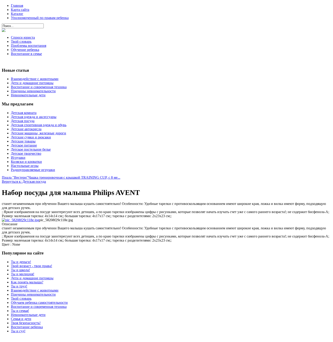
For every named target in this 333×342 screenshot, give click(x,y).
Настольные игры (25, 166)
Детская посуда (22, 121)
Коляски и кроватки (26, 162)
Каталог (17, 14)
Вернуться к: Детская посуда (24, 181)
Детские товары (23, 141)
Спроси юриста (23, 37)
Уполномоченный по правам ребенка (40, 18)
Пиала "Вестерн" (15, 177)
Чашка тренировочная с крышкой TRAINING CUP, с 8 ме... (74, 177)
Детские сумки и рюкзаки (31, 137)
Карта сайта (20, 10)
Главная (17, 5)
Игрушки (18, 157)
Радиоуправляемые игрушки (33, 170)
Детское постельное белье (31, 149)
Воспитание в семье (26, 54)
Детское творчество (26, 153)
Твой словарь (21, 41)
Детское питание (24, 145)
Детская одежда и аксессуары (33, 117)
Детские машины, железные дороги (38, 133)
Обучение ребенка (25, 50)
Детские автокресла (26, 129)
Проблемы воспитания (28, 46)
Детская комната (23, 113)
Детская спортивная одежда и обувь (38, 125)
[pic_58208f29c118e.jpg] (20, 220)
